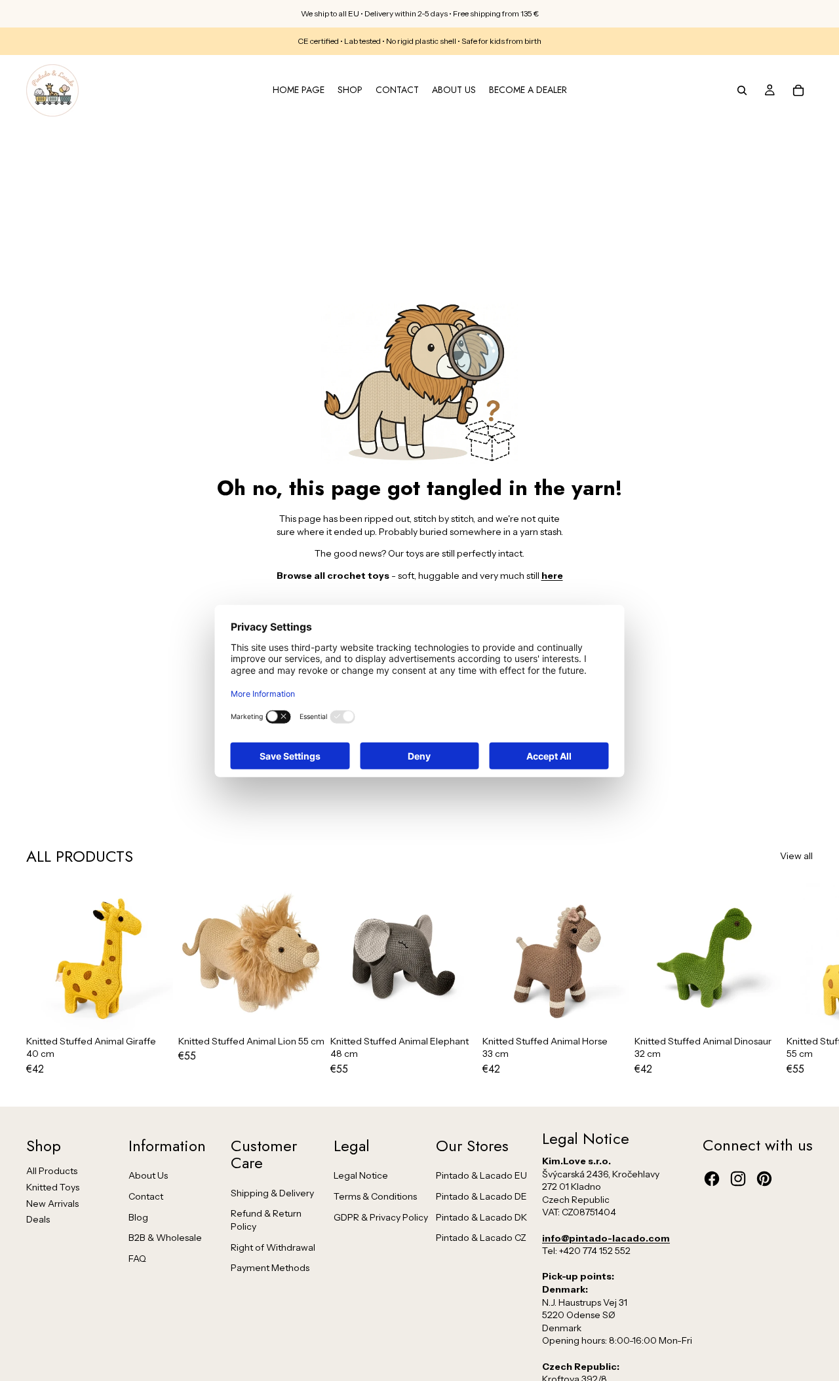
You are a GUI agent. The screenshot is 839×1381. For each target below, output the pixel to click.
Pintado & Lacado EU (481, 1175)
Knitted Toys (52, 1187)
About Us (148, 1175)
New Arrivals (52, 1203)
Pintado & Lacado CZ (481, 1237)
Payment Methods (270, 1268)
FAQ (137, 1258)
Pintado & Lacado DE (481, 1196)
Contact (145, 1196)
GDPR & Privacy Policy (381, 1217)
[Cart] (798, 90)
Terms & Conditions (375, 1196)
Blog (138, 1217)
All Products (51, 1171)
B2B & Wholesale (165, 1237)
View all (796, 856)
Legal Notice (361, 1175)
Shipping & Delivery (272, 1193)
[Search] (742, 90)
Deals (38, 1219)
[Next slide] (798, 979)
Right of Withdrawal (273, 1247)
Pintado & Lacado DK (481, 1217)
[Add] (153, 1010)
